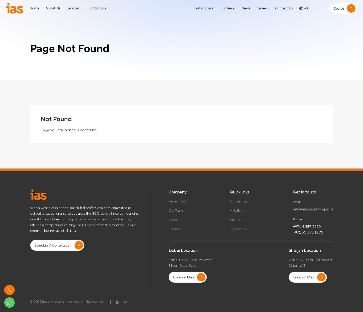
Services (73, 8)
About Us (53, 8)
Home (34, 8)
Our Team (227, 8)
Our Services (239, 201)
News (245, 8)
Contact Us (284, 8)
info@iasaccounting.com (313, 209)
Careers (263, 8)
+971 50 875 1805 (308, 232)
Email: (297, 202)
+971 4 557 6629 (307, 226)
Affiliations (98, 8)
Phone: (297, 219)
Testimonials (203, 8)
